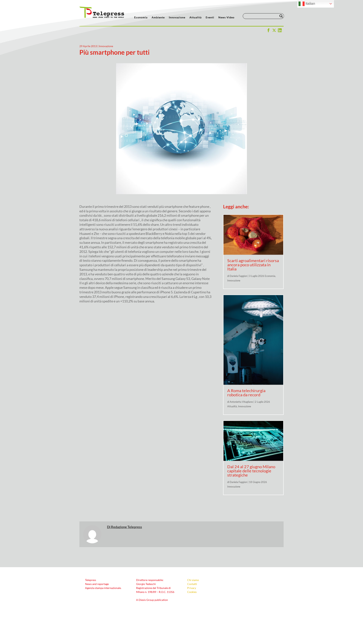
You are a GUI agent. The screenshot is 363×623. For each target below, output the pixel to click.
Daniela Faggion (238, 275)
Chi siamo (193, 580)
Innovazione (177, 17)
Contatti (192, 584)
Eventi (210, 17)
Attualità (195, 17)
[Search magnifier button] (281, 16)
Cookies (192, 591)
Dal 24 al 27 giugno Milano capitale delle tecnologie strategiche (251, 470)
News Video (226, 17)
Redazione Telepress (126, 527)
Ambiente (158, 17)
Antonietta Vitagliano (241, 401)
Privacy (191, 588)
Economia (140, 17)
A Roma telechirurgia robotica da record (246, 392)
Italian (310, 3)
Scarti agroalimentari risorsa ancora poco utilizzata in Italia (253, 264)
